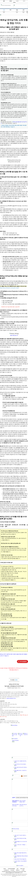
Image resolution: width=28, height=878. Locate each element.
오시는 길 (12, 870)
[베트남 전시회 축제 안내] (20, 832)
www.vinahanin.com (11, 698)
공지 (17, 868)
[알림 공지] (20, 850)
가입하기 (17, 1)
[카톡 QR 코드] (15, 738)
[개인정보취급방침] (11, 868)
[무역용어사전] (24, 776)
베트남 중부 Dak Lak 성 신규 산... (23, 805)
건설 (17, 9)
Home (14, 2)
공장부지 (13, 797)
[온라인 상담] (20, 865)
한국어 (24, 1)
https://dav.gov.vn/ (14, 335)
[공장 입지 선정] (20, 794)
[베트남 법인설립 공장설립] (20, 6)
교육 (23, 9)
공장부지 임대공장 (15, 740)
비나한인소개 (6, 870)
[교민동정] (20, 758)
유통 (4, 9)
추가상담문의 (23, 661)
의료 (10, 9)
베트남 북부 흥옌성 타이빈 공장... (15, 805)
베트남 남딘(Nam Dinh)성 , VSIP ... (22, 801)
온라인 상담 (22, 868)
